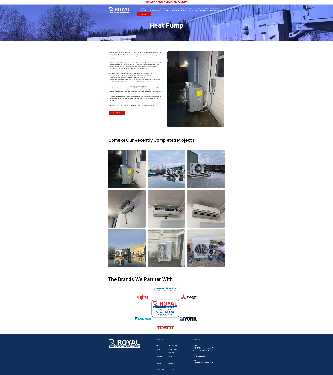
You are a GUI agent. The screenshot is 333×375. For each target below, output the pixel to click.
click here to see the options (138, 86)
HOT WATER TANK (201, 8)
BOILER (189, 8)
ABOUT (142, 8)
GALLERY (153, 8)
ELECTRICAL (215, 8)
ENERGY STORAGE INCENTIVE (151, 11)
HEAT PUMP (163, 8)
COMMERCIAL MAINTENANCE (175, 11)
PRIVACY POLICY (216, 11)
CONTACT (203, 11)
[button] (144, 14)
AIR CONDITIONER (177, 8)
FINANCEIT (193, 11)
